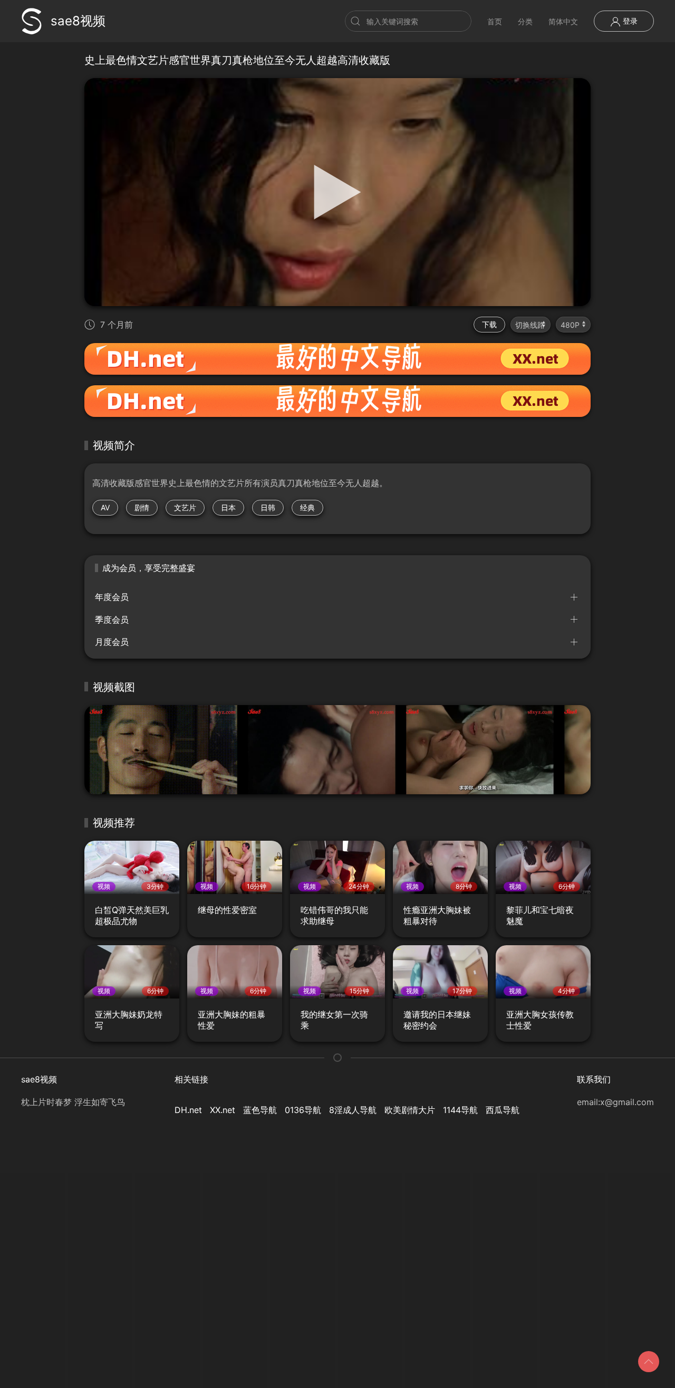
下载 (489, 324)
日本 (228, 507)
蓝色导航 (260, 1110)
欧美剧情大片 (409, 1110)
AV (105, 507)
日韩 (268, 507)
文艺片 (185, 507)
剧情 (141, 507)
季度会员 (112, 619)
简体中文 (563, 21)
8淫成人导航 (353, 1110)
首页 (494, 21)
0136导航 (303, 1110)
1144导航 (460, 1110)
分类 (525, 21)
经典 (307, 507)
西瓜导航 (502, 1110)
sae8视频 (78, 20)
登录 (629, 20)
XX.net (222, 1110)
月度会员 (112, 641)
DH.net (188, 1110)
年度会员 (112, 597)
